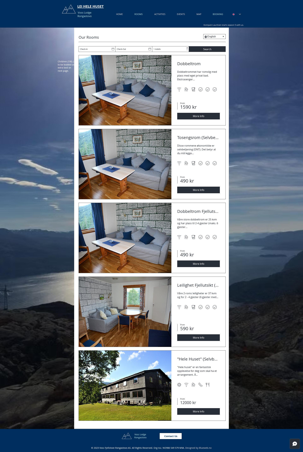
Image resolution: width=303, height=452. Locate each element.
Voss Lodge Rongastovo (84, 14)
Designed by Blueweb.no (198, 447)
